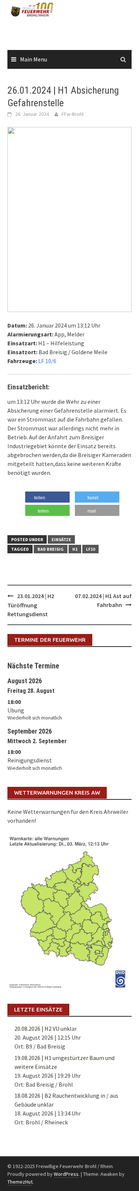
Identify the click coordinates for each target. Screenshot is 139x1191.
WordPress (66, 1174)
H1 (74, 549)
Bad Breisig (50, 549)
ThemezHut (20, 1181)
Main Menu (33, 59)
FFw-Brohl (72, 114)
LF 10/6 (47, 361)
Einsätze (61, 539)
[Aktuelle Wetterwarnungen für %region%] (69, 911)
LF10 (90, 549)
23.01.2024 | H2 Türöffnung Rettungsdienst (30, 605)
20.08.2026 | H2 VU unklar (45, 1028)
